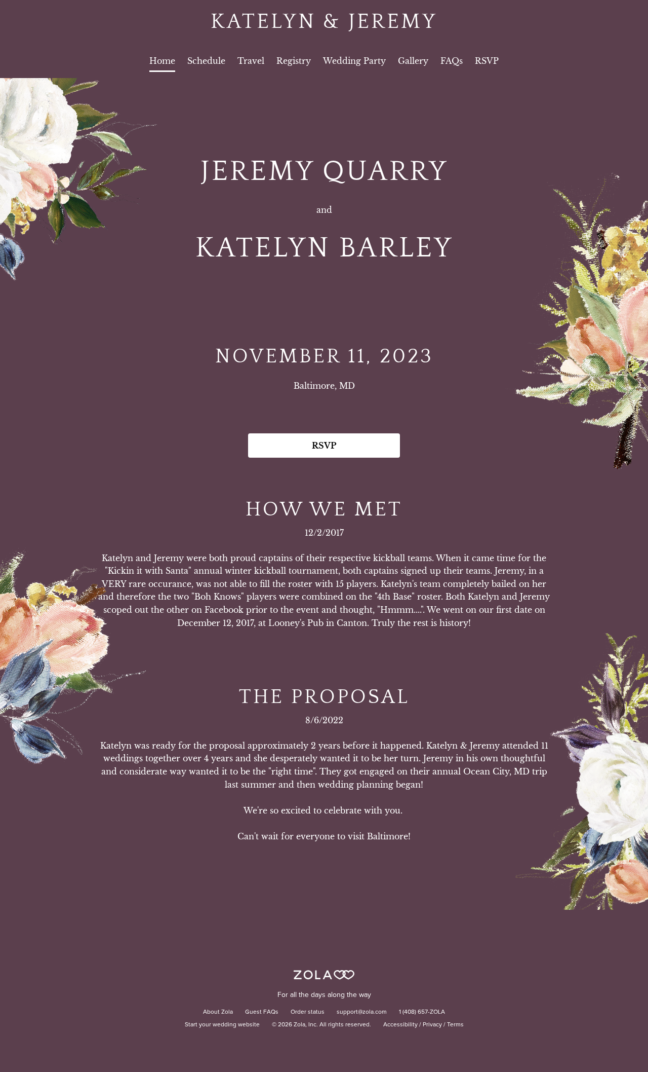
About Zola (218, 1012)
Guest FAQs (261, 1012)
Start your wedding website (222, 1025)
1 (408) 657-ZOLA (422, 1012)
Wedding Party (354, 61)
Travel (250, 61)
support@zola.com (362, 1012)
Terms (455, 1025)
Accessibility (400, 1025)
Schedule (206, 61)
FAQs (451, 61)
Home (162, 61)
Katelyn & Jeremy (324, 21)
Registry (293, 61)
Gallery (413, 61)
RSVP (487, 61)
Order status (308, 1012)
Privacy (432, 1025)
